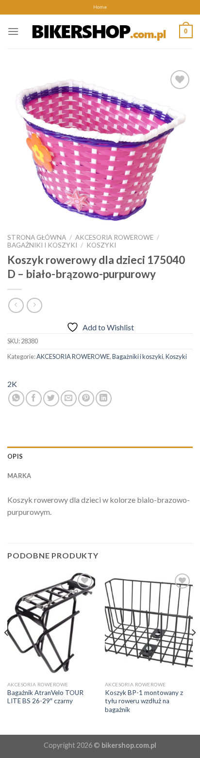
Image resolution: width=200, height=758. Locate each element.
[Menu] (13, 31)
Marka (19, 476)
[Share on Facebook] (34, 398)
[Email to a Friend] (69, 398)
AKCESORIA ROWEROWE (114, 237)
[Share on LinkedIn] (104, 398)
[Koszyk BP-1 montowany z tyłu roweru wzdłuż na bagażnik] (149, 623)
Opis (15, 456)
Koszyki (101, 245)
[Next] (193, 652)
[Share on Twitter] (51, 398)
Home (100, 7)
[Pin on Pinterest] (86, 398)
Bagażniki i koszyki (42, 245)
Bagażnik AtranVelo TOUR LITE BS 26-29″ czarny (45, 697)
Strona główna (36, 237)
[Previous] (7, 652)
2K (12, 383)
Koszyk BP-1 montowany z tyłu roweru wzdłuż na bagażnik (144, 701)
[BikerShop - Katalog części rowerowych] (99, 31)
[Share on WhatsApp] (16, 398)
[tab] (100, 456)
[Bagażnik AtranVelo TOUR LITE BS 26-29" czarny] (51, 623)
